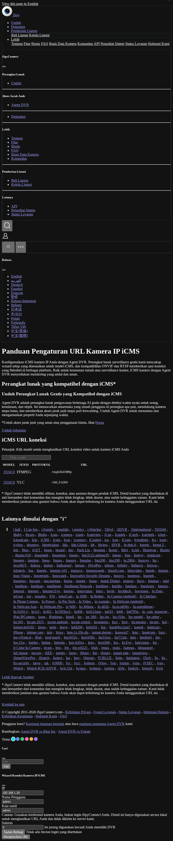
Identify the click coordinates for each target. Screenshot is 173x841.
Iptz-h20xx (76, 642)
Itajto (119, 658)
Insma (68, 581)
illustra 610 (23, 555)
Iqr (155, 642)
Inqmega (19, 581)
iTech (147, 658)
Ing (30, 570)
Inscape (34, 581)
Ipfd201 (91, 627)
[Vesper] (36, 739)
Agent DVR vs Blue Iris (38, 731)
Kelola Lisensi (39, 35)
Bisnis (35, 44)
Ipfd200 (76, 627)
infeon (109, 565)
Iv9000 (57, 663)
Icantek (120, 535)
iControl (95, 540)
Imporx (71, 560)
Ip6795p (133, 612)
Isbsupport (145, 648)
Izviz (159, 668)
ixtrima (109, 668)
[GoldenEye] (31, 739)
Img (127, 555)
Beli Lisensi (19, 35)
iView (102, 663)
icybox (18, 545)
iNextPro (94, 565)
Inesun (79, 565)
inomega (133, 576)
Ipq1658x (88, 637)
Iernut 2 (158, 545)
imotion (33, 560)
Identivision (50, 545)
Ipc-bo (104, 617)
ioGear (18, 596)
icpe (115, 540)
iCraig (126, 540)
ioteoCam (65, 596)
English (16, 276)
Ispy (77, 658)
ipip (49, 632)
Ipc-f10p (119, 617)
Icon (67, 540)
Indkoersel (64, 565)
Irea (58, 648)
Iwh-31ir (66, 668)
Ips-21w (19, 642)
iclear (162, 535)
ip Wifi (70, 607)
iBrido (42, 535)
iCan (108, 535)
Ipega (42, 627)
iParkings (55, 617)
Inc (155, 560)
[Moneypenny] (27, 739)
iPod (38, 637)
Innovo (119, 576)
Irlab (94, 648)
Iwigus (81, 668)
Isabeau (128, 648)
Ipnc (135, 632)
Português (18, 322)
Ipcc (115, 622)
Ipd (164, 622)
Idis (65, 545)
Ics (154, 540)
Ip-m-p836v (120, 607)
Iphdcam (153, 627)
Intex (99, 591)
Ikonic (113, 550)
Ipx (116, 642)
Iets (15, 550)
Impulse (85, 560)
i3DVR (122, 529)
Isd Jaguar (20, 653)
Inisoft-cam (116, 570)
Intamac (153, 581)
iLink (135, 550)
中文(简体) (19, 331)
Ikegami (99, 550)
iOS (52, 596)
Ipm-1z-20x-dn (77, 632)
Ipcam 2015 (35, 622)
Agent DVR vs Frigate (74, 731)
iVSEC (148, 663)
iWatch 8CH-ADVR (41, 668)
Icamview (94, 535)
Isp (68, 658)
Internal (18, 591)
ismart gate (121, 653)
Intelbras (21, 586)
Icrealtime (141, 540)
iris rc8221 (80, 648)
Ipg (103, 627)
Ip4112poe (93, 612)
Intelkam (37, 586)
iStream (88, 658)
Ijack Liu (83, 550)
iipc (70, 550)
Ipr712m (120, 637)
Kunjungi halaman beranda (45, 724)
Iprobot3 (146, 637)
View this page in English (20, 4)
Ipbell (70, 617)
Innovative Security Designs (90, 576)
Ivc (68, 663)
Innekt (150, 570)
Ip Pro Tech (66, 601)
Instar (93, 581)
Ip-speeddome (143, 607)
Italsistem (132, 658)
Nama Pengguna (13, 797)
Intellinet (102, 586)
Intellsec (131, 586)
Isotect (57, 658)
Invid (110, 591)
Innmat (163, 570)
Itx (163, 658)
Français (17, 293)
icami (79, 535)
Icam (53, 535)
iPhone (18, 632)
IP (3, 788)
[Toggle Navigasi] (21, 247)
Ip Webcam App (24, 607)
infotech (19, 570)
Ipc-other (152, 617)
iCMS (45, 540)
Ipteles (33, 642)
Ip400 (78, 612)
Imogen (18, 560)
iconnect (80, 540)
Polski (15, 318)
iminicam (153, 555)
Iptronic (59, 642)
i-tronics (78, 529)
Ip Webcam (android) (128, 601)
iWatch (18, 668)
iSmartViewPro (24, 658)
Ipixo (59, 632)
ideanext (33, 545)
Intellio (117, 586)
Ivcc (77, 663)
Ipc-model (135, 617)
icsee (162, 540)
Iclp (34, 540)
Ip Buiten (97, 596)
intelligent (54, 586)
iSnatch (44, 658)
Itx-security (21, 663)
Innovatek (59, 576)
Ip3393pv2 (63, 612)
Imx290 (114, 560)
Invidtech (124, 591)
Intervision (84, 591)
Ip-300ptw (86, 607)
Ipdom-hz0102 (23, 627)
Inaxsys (143, 560)
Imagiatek (41, 555)
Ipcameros (101, 622)
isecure (36, 653)
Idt (92, 545)
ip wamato (102, 601)
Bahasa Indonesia (23, 301)
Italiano (16, 305)
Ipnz (162, 632)
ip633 (109, 612)
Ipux (91, 642)
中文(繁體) (19, 336)
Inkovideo (134, 570)
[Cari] (7, 225)
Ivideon (89, 663)
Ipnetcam (148, 632)
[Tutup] (4, 66)
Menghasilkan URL (16, 837)
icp (107, 540)
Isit (95, 653)
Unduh (16, 23)
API (97, 44)
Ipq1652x (70, 637)
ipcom (154, 622)
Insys (140, 581)
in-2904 (128, 560)
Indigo (48, 565)
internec (33, 591)
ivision (124, 663)
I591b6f (160, 529)
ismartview (140, 653)
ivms (136, 663)
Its (156, 658)
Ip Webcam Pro (51, 607)
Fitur (27, 44)
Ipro (133, 637)
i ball (16, 529)
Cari (6, 766)
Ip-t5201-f (20, 612)
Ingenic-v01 (58, 570)
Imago (73, 555)
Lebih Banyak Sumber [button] (18, 677)
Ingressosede (95, 570)
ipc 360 (91, 617)
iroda (116, 648)
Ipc (79, 617)
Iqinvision (142, 642)
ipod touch (52, 637)
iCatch (133, 535)
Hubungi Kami (158, 44)
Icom (56, 540)
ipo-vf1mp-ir (22, 637)
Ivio (113, 663)
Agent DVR (20, 105)
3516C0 (9, 472)
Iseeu (72, 653)
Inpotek (148, 576)
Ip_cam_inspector (154, 612)
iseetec (60, 653)
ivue (160, 663)
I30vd (109, 529)
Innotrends (41, 576)
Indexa (35, 565)
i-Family (47, 529)
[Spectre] (13, 739)
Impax (57, 560)
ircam (48, 648)
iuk (46, 663)
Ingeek (41, 570)
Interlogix (147, 586)
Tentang (17, 44)
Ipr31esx (104, 637)
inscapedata (52, 581)
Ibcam (29, 535)
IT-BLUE (105, 658)
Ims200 (100, 560)
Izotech (133, 668)
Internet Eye (51, 591)
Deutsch (17, 285)
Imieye (138, 555)
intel (166, 581)
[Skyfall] (22, 739)
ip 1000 (81, 596)
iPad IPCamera (24, 617)
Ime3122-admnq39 (95, 555)
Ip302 (47, 612)
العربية (16, 281)
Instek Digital (110, 581)
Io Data (157, 591)
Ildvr (124, 550)
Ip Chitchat (147, 596)
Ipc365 (18, 622)
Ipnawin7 (121, 632)
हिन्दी (14, 297)
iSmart (105, 653)
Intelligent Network (78, 586)
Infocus (152, 565)
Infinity (122, 565)
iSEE (48, 653)
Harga (99, 422)
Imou (46, 560)
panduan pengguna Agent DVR (102, 724)
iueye (37, 663)
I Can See (31, 529)
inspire (80, 581)
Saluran (7, 823)
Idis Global (79, 545)
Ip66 (119, 612)
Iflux (25, 550)
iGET (36, 550)
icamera (66, 535)
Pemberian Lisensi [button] (24, 31)
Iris (66, 648)
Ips (157, 637)
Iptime (45, 642)
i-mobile (63, 529)
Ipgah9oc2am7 (119, 627)
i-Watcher (94, 529)
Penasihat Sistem (112, 44)
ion (29, 596)
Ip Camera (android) (121, 596)
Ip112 (35, 612)
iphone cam (35, 632)
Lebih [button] (15, 39)
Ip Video (85, 601)
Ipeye (64, 627)
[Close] (3, 785)
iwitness (95, 668)
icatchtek (148, 535)
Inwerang (141, 591)
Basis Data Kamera (63, 44)
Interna (163, 586)
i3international (141, 529)
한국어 (16, 314)
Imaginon (59, 555)
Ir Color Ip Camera (26, 648)
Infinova (137, 565)
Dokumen (18, 27)
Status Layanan (136, 44)
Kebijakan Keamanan (17, 716)
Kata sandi (9, 806)
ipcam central (80, 622)
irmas (105, 648)
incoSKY (20, 565)
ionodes (40, 596)
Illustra (165, 550)
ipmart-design (101, 632)
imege (116, 555)
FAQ (44, 44)
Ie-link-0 (130, 545)
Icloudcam (20, 540)
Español (17, 289)
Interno (69, 591)
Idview (103, 545)
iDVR (116, 545)
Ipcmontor (138, 622)
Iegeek (144, 545)
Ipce (125, 622)
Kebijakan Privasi (78, 712)
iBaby (17, 535)
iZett (121, 668)
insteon (128, 581)
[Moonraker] (18, 739)
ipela (52, 627)
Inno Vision (21, 576)
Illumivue (149, 550)
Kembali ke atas (13, 704)
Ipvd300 (104, 642)
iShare (84, 653)
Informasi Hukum (156, 712)
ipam (41, 617)
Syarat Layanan (104, 712)
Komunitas (85, 44)
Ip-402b (103, 607)
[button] (5, 239)
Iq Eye (126, 642)
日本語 (16, 309)
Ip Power (48, 601)
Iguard (60, 550)
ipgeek (138, 627)
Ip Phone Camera (25, 601)
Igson (48, 550)
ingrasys (76, 570)
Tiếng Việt (18, 327)
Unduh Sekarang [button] (14, 430)
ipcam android (57, 622)
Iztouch (147, 668)
